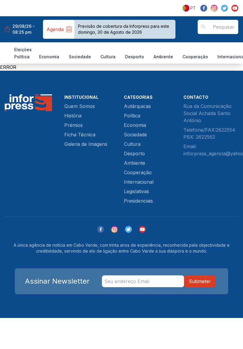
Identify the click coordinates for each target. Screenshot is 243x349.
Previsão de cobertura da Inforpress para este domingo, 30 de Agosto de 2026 (123, 29)
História (72, 116)
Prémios (73, 125)
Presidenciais (138, 201)
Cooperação (195, 56)
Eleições (23, 49)
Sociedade (80, 56)
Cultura (108, 56)
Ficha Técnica (79, 135)
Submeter (200, 281)
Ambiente (163, 56)
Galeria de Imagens (85, 144)
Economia (49, 56)
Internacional (139, 182)
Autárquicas (137, 106)
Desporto (134, 56)
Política (22, 56)
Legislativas (136, 191)
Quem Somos (79, 106)
